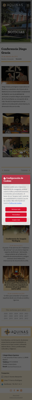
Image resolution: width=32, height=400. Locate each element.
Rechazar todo (16, 209)
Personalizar (16, 214)
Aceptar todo (16, 220)
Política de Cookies (15, 203)
